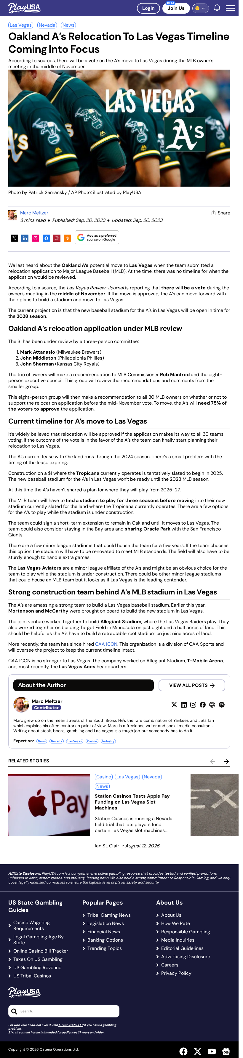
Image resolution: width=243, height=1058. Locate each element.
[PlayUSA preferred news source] (97, 237)
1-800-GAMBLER (70, 1025)
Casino (92, 741)
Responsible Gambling (185, 932)
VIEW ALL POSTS (188, 685)
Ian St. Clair (107, 846)
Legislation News (105, 923)
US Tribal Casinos (32, 976)
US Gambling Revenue (37, 968)
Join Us (176, 8)
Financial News (103, 932)
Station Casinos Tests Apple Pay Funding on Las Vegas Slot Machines (132, 802)
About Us (171, 915)
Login (148, 8)
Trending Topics (104, 948)
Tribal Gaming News (109, 915)
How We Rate (175, 923)
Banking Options (105, 940)
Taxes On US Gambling (38, 959)
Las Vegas (21, 25)
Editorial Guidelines (182, 948)
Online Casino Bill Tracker (40, 951)
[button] (230, 8)
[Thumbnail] (49, 805)
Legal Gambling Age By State (38, 940)
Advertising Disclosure (185, 957)
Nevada (47, 25)
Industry (108, 741)
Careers (169, 965)
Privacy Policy (176, 973)
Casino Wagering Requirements (31, 926)
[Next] (226, 761)
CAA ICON (106, 644)
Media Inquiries (177, 940)
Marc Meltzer (34, 213)
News (68, 25)
